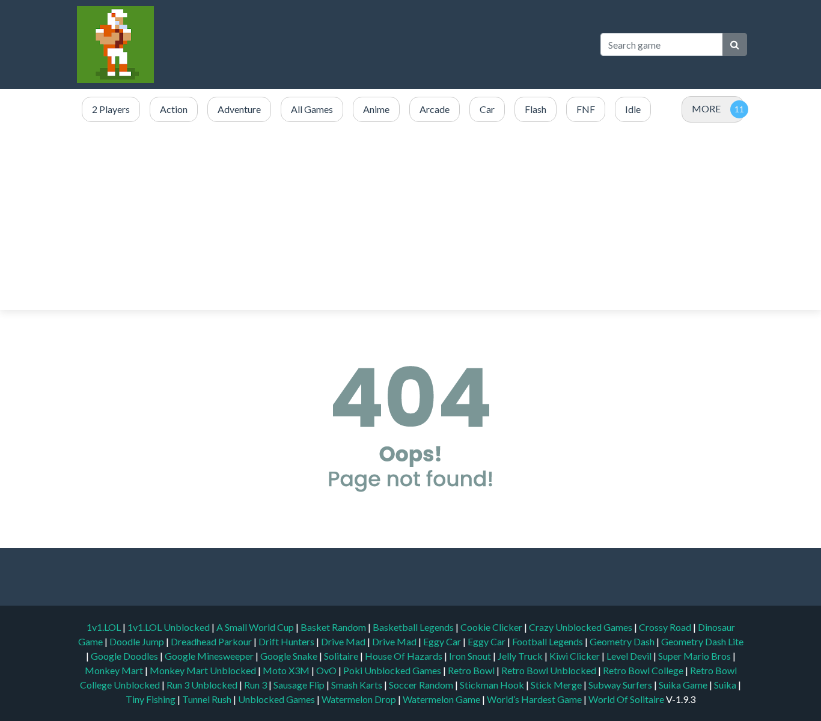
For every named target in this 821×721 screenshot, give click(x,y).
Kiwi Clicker (575, 656)
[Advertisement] (437, 217)
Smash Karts (357, 684)
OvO (327, 670)
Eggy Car (443, 641)
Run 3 (256, 684)
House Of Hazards (404, 656)
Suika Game (684, 684)
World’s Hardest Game (535, 699)
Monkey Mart (115, 670)
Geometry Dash (623, 641)
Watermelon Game (441, 699)
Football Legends (548, 641)
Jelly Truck (521, 656)
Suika (726, 684)
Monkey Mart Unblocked (204, 670)
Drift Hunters (287, 641)
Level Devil (629, 656)
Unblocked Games (277, 699)
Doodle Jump (137, 641)
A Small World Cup (256, 627)
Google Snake (289, 656)
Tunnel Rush (207, 699)
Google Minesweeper (210, 656)
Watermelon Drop (360, 699)
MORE (706, 108)
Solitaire (342, 656)
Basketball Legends (414, 627)
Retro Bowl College (644, 670)
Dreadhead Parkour (212, 641)
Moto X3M (287, 670)
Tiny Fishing (151, 699)
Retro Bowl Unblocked (549, 670)
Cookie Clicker (492, 627)
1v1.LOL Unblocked (169, 627)
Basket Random (334, 627)
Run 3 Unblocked (202, 684)
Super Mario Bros (695, 656)
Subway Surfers (621, 684)
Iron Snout (471, 656)
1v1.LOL (105, 627)
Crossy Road (666, 627)
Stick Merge (557, 684)
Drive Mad (344, 641)
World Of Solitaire (627, 699)
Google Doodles (125, 656)
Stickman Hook (493, 684)
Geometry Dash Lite (702, 641)
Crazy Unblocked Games (581, 627)
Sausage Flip (299, 684)
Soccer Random (422, 684)
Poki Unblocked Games (393, 670)
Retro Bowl (472, 670)
